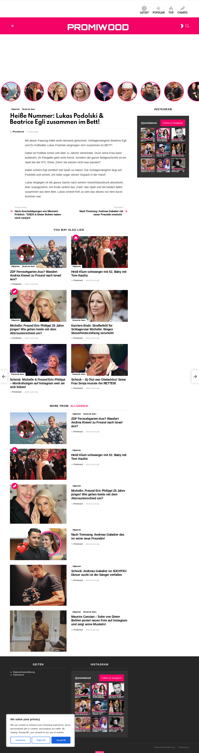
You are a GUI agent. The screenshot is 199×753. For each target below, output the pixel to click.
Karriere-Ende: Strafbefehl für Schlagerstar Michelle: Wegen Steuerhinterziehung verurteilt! (81, 93)
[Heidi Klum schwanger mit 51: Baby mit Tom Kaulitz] (99, 252)
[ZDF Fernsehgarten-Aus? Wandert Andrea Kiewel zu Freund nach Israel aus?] (38, 252)
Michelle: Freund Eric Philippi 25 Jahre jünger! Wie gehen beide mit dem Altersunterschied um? (57, 92)
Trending (15, 291)
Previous (1, 92)
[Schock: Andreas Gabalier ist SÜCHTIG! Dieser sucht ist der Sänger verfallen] (38, 585)
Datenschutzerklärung (24, 672)
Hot (76, 238)
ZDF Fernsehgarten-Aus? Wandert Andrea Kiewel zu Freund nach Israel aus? (10, 93)
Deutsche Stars (28, 266)
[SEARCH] (187, 26)
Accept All (61, 740)
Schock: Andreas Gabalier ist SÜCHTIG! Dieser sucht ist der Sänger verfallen (174, 94)
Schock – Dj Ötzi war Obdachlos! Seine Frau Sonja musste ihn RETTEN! (126, 94)
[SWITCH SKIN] (182, 26)
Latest (144, 13)
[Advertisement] (99, 57)
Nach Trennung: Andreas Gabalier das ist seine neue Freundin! (150, 95)
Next (197, 92)
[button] (148, 135)
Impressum (18, 674)
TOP (171, 13)
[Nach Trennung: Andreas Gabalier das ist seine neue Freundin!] (38, 544)
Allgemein (15, 266)
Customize (20, 740)
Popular (159, 13)
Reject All (41, 740)
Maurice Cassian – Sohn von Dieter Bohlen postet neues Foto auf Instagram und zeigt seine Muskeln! (99, 620)
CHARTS (182, 13)
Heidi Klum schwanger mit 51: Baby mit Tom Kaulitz (34, 95)
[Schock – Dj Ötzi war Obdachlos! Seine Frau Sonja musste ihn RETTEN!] (99, 360)
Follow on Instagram (173, 123)
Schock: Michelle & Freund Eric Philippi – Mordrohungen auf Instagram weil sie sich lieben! (104, 92)
